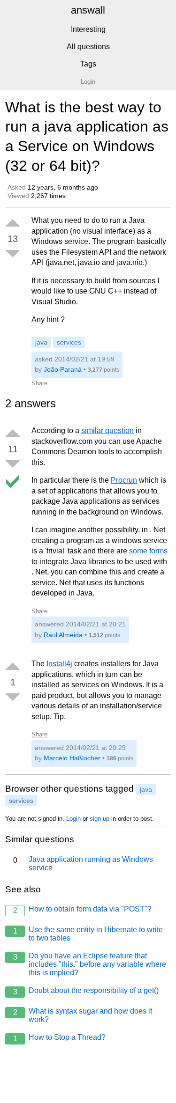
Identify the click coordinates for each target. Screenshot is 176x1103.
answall (88, 10)
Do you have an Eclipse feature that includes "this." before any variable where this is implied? (90, 964)
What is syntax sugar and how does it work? (83, 1015)
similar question (107, 430)
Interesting (88, 29)
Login (73, 818)
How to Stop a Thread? (59, 1038)
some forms (148, 551)
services (69, 342)
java (41, 342)
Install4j (59, 664)
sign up (99, 818)
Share (39, 383)
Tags (88, 64)
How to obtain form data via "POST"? (82, 909)
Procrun (124, 480)
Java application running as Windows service (83, 863)
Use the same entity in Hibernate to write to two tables (88, 934)
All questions (88, 47)
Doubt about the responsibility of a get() (86, 991)
